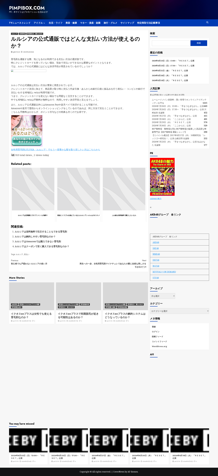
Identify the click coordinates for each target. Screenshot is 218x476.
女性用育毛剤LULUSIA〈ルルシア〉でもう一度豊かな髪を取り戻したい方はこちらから (55, 149)
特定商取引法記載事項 (148, 23)
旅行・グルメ (110, 23)
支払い (26, 254)
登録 (154, 326)
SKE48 (156, 248)
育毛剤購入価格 (110, 307)
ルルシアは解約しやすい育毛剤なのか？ (35, 236)
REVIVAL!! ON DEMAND (164, 271)
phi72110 (16, 52)
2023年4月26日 (28, 52)
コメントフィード (159, 341)
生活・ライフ (55, 23)
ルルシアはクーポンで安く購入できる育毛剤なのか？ (42, 246)
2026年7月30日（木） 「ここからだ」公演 (171, 125)
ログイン (155, 331)
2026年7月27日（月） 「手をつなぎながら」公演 (174, 115)
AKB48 (156, 242)
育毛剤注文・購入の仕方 (34, 34)
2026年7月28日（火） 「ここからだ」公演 (171, 119)
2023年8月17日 (26, 321)
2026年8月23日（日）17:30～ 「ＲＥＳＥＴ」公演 (173, 65)
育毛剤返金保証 (122, 307)
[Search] (207, 22)
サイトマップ (127, 23)
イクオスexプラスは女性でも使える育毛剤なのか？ (31, 315)
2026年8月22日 (107, 461)
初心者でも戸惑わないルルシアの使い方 (29, 262)
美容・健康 (71, 23)
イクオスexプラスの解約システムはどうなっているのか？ (125, 315)
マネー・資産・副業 (90, 23)
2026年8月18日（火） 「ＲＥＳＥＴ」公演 (170, 80)
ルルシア (14, 34)
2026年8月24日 (27, 461)
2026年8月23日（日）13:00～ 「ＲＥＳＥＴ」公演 (173, 60)
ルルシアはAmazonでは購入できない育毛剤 (38, 241)
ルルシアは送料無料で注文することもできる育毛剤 (41, 231)
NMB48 (156, 254)
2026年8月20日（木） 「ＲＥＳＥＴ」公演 (170, 75)
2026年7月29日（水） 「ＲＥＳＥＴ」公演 (171, 122)
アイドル (38, 23)
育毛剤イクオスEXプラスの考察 (29, 304)
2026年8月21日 (148, 461)
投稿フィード (157, 336)
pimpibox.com (27, 8)
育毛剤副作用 (85, 304)
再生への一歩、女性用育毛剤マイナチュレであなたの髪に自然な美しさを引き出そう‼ (113, 263)
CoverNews (118, 471)
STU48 (156, 277)
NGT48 (156, 266)
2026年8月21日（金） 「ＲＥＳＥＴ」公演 (170, 70)
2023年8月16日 (120, 321)
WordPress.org (159, 346)
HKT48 (156, 260)
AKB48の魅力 (155, 198)
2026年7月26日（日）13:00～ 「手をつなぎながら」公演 (178, 106)
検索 (152, 33)
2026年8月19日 (188, 461)
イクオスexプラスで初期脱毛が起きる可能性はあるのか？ (78, 315)
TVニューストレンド (20, 23)
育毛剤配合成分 (16, 307)
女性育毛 (22, 34)
